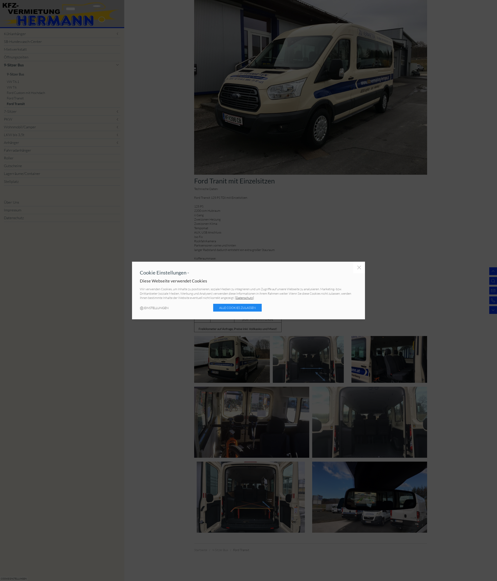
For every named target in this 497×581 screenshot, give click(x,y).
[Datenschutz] (244, 298)
